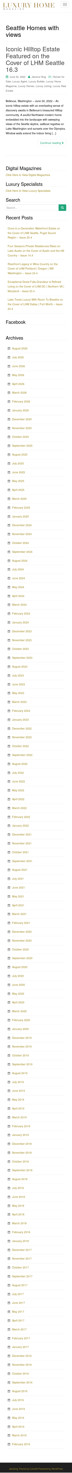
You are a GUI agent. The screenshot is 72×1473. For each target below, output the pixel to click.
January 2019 (20, 1135)
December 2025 (22, 419)
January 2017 (20, 1347)
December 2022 (22, 728)
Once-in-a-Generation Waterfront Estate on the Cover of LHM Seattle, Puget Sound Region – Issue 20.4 (34, 232)
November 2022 (22, 737)
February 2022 (21, 817)
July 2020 (18, 976)
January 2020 (20, 1029)
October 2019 (20, 1055)
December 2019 (22, 1038)
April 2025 (18, 490)
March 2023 (19, 702)
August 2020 (19, 967)
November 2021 (22, 843)
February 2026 (21, 401)
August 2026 (19, 348)
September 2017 (22, 1276)
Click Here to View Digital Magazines (28, 175)
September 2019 (22, 1064)
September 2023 (22, 658)
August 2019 (19, 1073)
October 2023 (20, 649)
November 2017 (22, 1258)
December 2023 (22, 631)
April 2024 (18, 596)
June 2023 (18, 684)
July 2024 (18, 569)
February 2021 (21, 923)
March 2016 (19, 1435)
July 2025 (18, 463)
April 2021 (18, 905)
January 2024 (20, 622)
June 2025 (18, 472)
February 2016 (21, 1444)
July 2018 (18, 1188)
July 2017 (18, 1294)
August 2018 (19, 1179)
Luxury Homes (26, 86)
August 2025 (19, 454)
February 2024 (21, 613)
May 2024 (18, 587)
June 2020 (18, 985)
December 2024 (22, 525)
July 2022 (18, 773)
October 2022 (20, 746)
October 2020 (20, 949)
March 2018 (19, 1223)
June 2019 (18, 1090)
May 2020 (18, 993)
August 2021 (19, 870)
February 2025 (21, 507)
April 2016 (18, 1426)
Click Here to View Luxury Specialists (28, 191)
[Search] (62, 207)
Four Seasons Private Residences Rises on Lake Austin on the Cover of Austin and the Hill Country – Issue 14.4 (36, 250)
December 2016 (22, 1356)
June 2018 (18, 1197)
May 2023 (18, 693)
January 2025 (20, 516)
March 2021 (19, 914)
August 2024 (19, 560)
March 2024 (19, 604)
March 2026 (19, 392)
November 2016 (22, 1364)
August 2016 (19, 1391)
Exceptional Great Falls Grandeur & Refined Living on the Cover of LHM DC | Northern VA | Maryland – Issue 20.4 (36, 286)
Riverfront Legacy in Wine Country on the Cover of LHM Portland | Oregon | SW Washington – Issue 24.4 (33, 268)
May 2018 (18, 1205)
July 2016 (18, 1400)
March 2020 (19, 1011)
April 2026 (18, 384)
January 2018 (20, 1241)
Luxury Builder (37, 81)
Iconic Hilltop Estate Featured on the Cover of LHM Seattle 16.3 (35, 59)
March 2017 (19, 1329)
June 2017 (18, 1303)
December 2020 (22, 932)
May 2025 (18, 481)
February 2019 (21, 1126)
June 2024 (18, 578)
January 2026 (20, 410)
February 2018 (21, 1232)
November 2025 (22, 428)
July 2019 (18, 1082)
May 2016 (18, 1418)
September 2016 (22, 1382)
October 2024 (20, 543)
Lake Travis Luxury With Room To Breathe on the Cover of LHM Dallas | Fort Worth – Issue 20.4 (35, 304)
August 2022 (19, 764)
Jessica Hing (38, 77)
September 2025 (22, 445)
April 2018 (18, 1214)
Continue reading (51, 143)
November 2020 (22, 940)
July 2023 (18, 675)
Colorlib (34, 1468)
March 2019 (19, 1117)
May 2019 (18, 1099)
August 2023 (19, 666)
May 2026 (18, 375)
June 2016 (18, 1409)
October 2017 (20, 1267)
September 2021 (22, 861)
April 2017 (18, 1320)
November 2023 (22, 640)
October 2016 (20, 1373)
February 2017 (21, 1338)
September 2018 (22, 1170)
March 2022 (19, 808)
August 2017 (19, 1285)
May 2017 (18, 1311)
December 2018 (22, 1144)
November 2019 (22, 1046)
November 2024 (22, 534)
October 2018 (20, 1161)
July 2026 (18, 357)
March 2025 (19, 499)
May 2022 (18, 790)
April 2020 (18, 1002)
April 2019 (18, 1108)
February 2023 (21, 711)
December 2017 (22, 1250)
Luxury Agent (19, 81)
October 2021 (20, 852)
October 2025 (20, 437)
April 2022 (18, 799)
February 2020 (21, 1020)
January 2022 (20, 825)
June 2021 (18, 887)
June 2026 (18, 366)
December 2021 (22, 834)
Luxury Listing (43, 86)
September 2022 (22, 755)
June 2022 (18, 781)
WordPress (57, 1468)
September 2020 (22, 958)
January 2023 (20, 719)
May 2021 (18, 896)
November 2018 (22, 1152)
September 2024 (22, 552)
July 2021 (18, 878)
